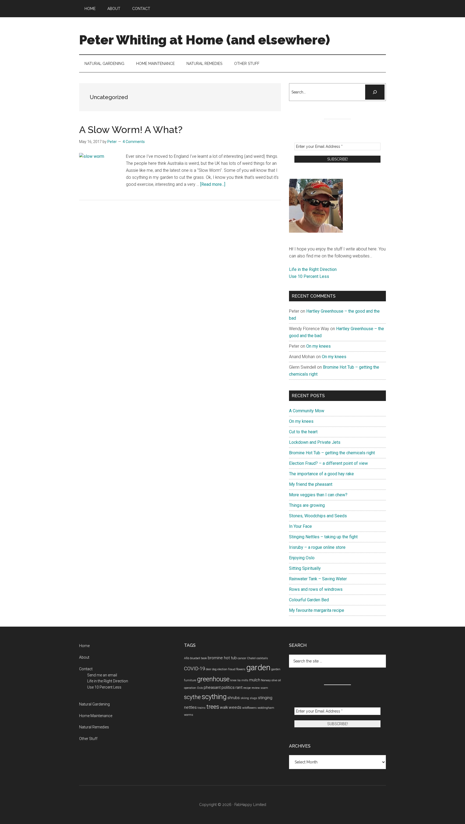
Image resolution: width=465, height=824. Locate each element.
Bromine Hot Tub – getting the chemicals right (332, 452)
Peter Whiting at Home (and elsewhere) (204, 39)
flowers (240, 669)
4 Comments (134, 141)
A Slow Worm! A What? (130, 129)
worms (188, 715)
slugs (253, 698)
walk (224, 707)
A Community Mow (306, 410)
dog (214, 669)
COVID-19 (194, 669)
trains (202, 708)
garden (258, 667)
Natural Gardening (94, 704)
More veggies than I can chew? (318, 494)
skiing (245, 698)
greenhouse (213, 679)
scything (214, 697)
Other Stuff (88, 738)
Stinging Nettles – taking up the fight (323, 536)
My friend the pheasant (310, 484)
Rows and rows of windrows (316, 589)
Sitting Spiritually (305, 568)
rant (238, 687)
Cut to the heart (303, 431)
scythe (192, 697)
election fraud (226, 669)
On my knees (318, 346)
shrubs (233, 697)
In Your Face (300, 526)
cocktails (262, 658)
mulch (254, 680)
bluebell (195, 658)
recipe (247, 688)
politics (228, 687)
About (84, 657)
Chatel (251, 658)
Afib (186, 658)
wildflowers (249, 708)
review (256, 688)
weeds (235, 707)
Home (84, 646)
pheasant (212, 687)
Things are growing (307, 505)
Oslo (200, 688)
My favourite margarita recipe (316, 610)
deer (208, 669)
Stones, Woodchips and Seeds (318, 515)
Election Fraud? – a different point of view (328, 463)
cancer (242, 658)
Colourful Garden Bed (309, 599)
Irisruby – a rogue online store (317, 547)
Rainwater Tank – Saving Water (318, 578)
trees (212, 706)
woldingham (266, 708)
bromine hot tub (222, 657)
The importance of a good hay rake (321, 473)
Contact (86, 669)
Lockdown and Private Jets (314, 442)
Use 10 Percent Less (309, 276)
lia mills (242, 680)
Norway (266, 680)
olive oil (276, 680)
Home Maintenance (95, 716)
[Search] (375, 92)
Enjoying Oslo (302, 557)
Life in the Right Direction (313, 269)
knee (233, 680)
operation (190, 688)
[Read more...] (212, 184)
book (204, 658)
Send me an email (102, 675)
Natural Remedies (94, 727)
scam (264, 688)
